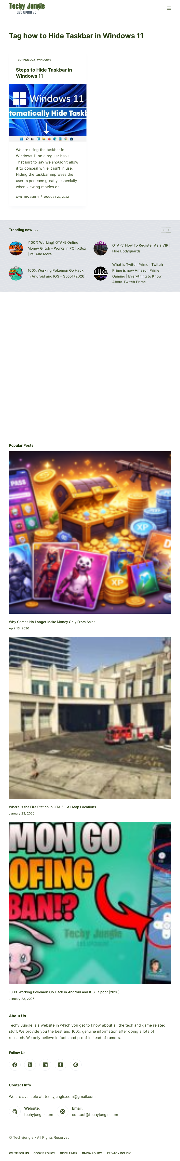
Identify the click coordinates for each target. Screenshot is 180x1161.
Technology (25, 59)
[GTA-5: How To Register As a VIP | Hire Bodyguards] (101, 248)
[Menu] (169, 8)
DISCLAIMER (68, 1153)
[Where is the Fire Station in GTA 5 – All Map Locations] (90, 718)
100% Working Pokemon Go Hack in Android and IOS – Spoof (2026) (57, 273)
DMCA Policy (92, 1153)
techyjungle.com (38, 1114)
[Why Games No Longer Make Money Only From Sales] (90, 532)
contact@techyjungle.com (95, 1114)
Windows (44, 59)
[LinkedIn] (45, 1065)
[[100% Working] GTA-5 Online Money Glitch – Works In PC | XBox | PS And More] (16, 248)
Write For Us (19, 1153)
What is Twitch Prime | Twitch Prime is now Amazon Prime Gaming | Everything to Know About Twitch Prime (137, 273)
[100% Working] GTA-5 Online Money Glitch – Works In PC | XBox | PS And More (57, 248)
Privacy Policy (119, 1153)
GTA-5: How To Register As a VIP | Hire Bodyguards (141, 248)
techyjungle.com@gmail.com (70, 1096)
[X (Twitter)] (30, 1065)
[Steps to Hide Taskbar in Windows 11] (47, 113)
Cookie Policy (44, 1153)
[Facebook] (15, 1065)
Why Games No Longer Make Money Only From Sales (52, 622)
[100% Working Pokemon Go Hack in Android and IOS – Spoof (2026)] (16, 273)
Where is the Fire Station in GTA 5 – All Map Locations (52, 807)
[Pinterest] (76, 1065)
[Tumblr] (60, 1065)
